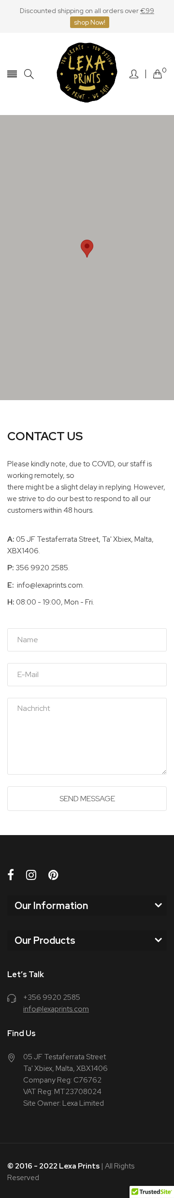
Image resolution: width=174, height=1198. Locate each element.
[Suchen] (29, 74)
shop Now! (89, 22)
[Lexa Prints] (87, 74)
